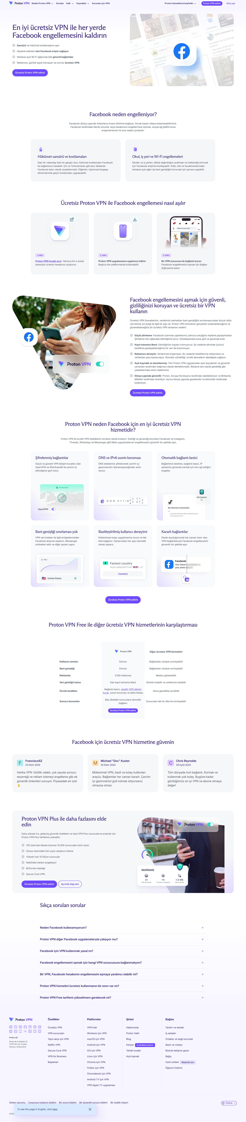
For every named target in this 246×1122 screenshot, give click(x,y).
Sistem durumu (17, 1102)
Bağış (168, 1056)
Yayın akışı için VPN (58, 1039)
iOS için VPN (93, 1050)
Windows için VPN (97, 1033)
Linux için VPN (94, 1056)
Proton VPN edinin (212, 3)
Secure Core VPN (57, 1050)
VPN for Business (57, 1056)
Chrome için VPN (96, 1062)
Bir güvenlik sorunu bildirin (93, 1102)
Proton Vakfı (132, 1033)
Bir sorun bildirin (67, 1102)
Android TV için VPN (98, 1079)
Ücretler (60, 3)
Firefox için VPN (95, 1068)
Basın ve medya (173, 1045)
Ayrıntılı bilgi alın (70, 884)
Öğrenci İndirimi (173, 1068)
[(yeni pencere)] (10, 1026)
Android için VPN (96, 1045)
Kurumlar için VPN (101, 3)
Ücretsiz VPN (55, 1027)
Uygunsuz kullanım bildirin (42, 1102)
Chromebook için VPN (99, 1073)
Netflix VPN (54, 1045)
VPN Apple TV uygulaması (101, 1085)
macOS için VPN (96, 1039)
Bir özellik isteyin (119, 1102)
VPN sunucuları (56, 1033)
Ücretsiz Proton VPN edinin (30, 72)
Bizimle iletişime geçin (177, 1050)
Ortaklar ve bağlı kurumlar (179, 1039)
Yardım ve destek (174, 1027)
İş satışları (170, 1033)
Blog (128, 1039)
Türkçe (228, 1103)
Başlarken (53, 1062)
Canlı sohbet (172, 1062)
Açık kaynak (132, 1056)
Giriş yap (231, 3)
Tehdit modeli (133, 1050)
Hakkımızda (132, 1027)
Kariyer (130, 1044)
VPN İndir (92, 1027)
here (55, 1109)
